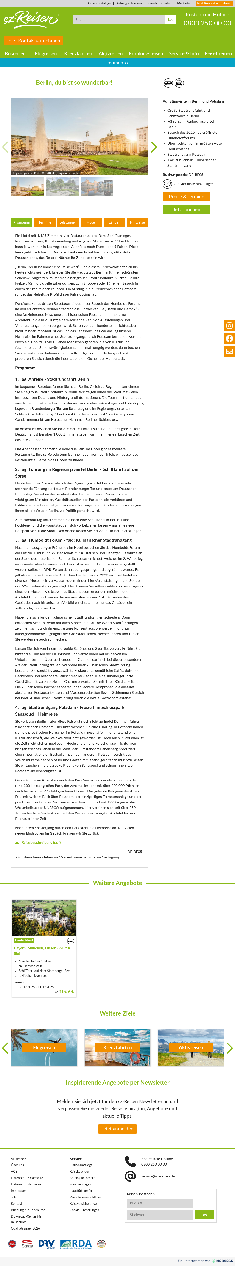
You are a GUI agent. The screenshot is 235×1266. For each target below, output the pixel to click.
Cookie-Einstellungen (84, 1210)
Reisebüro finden (159, 3)
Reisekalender (79, 1171)
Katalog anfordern (129, 3)
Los (170, 20)
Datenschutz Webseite (27, 1178)
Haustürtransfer (81, 1191)
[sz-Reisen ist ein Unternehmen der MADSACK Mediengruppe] (205, 1260)
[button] (154, 147)
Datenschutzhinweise (26, 1184)
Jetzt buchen (186, 209)
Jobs (14, 1197)
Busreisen (15, 53)
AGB (14, 1171)
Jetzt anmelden (117, 1129)
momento (117, 63)
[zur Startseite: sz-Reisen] (34, 20)
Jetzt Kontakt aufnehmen (214, 3)
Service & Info (184, 53)
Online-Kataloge (99, 3)
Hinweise (137, 222)
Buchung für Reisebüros (28, 1210)
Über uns (17, 1165)
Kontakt (16, 1203)
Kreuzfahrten (78, 53)
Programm (21, 222)
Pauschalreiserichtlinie (85, 1197)
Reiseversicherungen (84, 1203)
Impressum (19, 1191)
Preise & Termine (186, 196)
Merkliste (183, 3)
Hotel (91, 222)
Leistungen (68, 222)
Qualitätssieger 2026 (25, 1228)
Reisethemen (218, 53)
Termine (45, 222)
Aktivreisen (111, 53)
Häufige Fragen (80, 1184)
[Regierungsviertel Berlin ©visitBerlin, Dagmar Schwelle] (79, 136)
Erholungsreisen (146, 53)
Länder (114, 222)
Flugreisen (46, 53)
